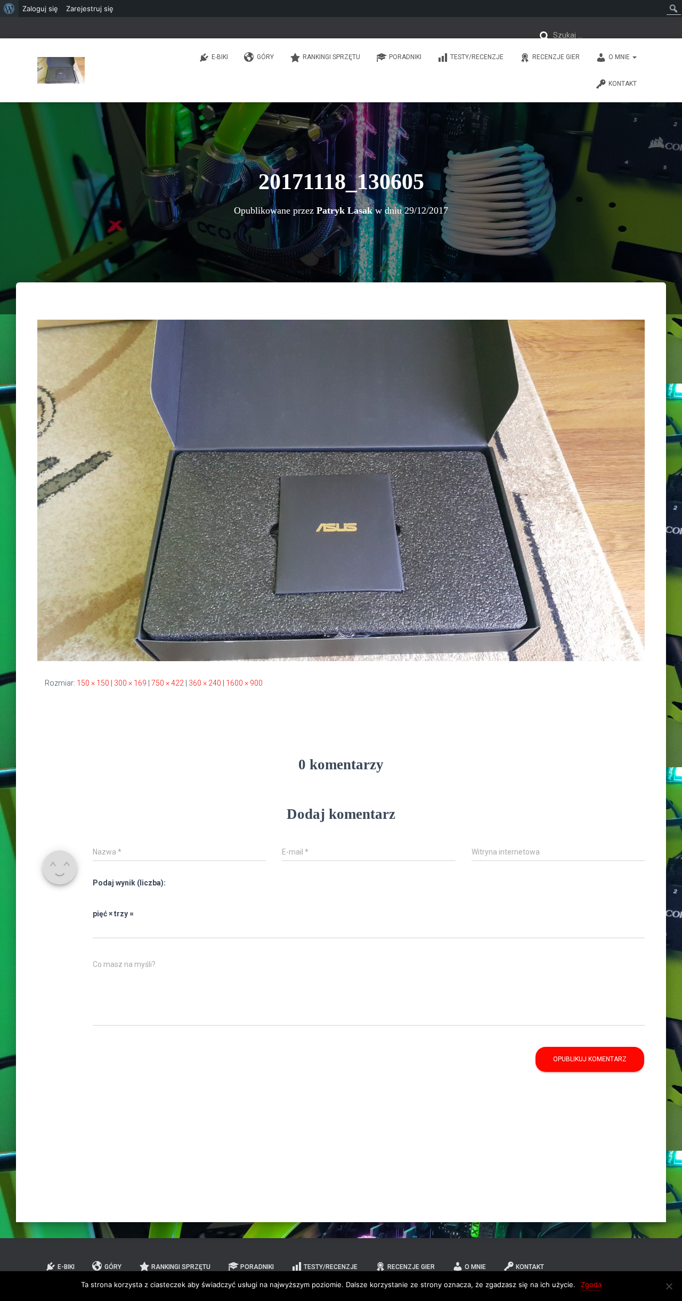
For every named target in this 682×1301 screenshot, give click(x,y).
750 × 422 (167, 683)
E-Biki (220, 57)
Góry (265, 57)
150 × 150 (93, 683)
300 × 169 (130, 683)
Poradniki (405, 57)
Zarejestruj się (89, 8)
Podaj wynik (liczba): (129, 883)
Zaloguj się (40, 8)
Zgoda (591, 1284)
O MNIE (619, 57)
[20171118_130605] (341, 489)
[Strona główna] (61, 70)
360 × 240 (205, 683)
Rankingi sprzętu (331, 57)
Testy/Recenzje (477, 57)
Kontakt (622, 83)
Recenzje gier (556, 57)
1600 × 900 (244, 683)
